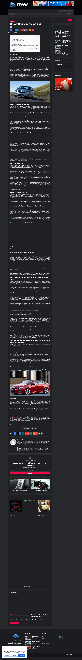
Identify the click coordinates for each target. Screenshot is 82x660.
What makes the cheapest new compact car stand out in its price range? (24, 45)
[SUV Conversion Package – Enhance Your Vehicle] (58, 52)
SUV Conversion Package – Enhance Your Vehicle (67, 52)
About (14, 11)
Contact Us (26, 11)
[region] (14, 652)
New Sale (51, 11)
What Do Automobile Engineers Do (66, 36)
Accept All (22, 655)
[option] (63, 84)
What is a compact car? (16, 41)
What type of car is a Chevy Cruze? (18, 40)
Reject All (14, 655)
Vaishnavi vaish (21, 439)
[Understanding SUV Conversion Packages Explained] (58, 41)
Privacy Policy (34, 11)
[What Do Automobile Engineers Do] (58, 37)
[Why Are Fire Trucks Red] (28, 648)
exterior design (19, 65)
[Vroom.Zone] (18, 4)
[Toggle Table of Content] (38, 36)
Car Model (12, 21)
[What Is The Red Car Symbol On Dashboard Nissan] (16, 506)
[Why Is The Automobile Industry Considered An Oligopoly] (58, 32)
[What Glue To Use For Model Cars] (30, 541)
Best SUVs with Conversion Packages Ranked (66, 46)
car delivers (16, 417)
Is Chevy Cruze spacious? (16, 44)
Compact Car (26, 428)
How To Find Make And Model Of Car (44, 513)
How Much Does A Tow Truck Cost (35, 637)
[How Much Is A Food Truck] (28, 643)
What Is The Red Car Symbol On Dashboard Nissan (15, 513)
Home (10, 11)
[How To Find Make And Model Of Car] (44, 506)
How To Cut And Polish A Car (62, 89)
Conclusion (14, 50)
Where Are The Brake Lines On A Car (22, 13)
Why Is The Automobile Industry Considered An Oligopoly (66, 31)
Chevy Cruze (34, 428)
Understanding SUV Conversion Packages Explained (66, 41)
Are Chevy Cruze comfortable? (17, 43)
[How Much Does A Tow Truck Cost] (28, 638)
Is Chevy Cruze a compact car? (17, 39)
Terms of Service (38, 619)
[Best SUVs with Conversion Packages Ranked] (58, 47)
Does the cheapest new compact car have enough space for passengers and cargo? (25, 49)
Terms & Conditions (43, 11)
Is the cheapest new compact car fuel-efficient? (20, 46)
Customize (7, 655)
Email (11, 614)
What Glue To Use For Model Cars (29, 584)
